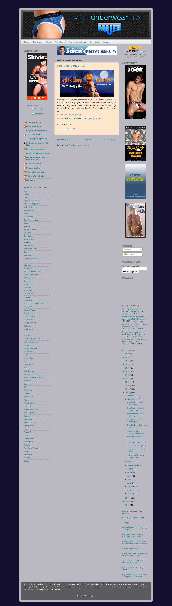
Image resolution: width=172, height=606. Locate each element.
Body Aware (29, 246)
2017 (127, 361)
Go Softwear (29, 320)
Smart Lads (28, 419)
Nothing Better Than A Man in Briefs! (36, 158)
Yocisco (27, 458)
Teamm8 (27, 432)
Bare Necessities (31, 220)
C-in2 (26, 262)
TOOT (26, 435)
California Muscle (31, 258)
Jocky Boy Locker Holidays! (134, 421)
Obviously (28, 390)
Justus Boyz (29, 358)
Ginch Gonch (29, 316)
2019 (127, 354)
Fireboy (27, 297)
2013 (127, 375)
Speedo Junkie (33, 168)
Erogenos (28, 291)
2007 (127, 498)
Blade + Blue (29, 239)
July (129, 472)
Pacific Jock (28, 397)
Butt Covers (28, 255)
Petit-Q (26, 400)
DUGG (26, 284)
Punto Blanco (29, 413)
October (131, 462)
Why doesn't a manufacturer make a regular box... (134, 340)
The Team (37, 42)
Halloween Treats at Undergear (135, 456)
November (132, 399)
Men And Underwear (35, 149)
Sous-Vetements (33, 164)
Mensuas (27, 381)
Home (26, 42)
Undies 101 (31, 180)
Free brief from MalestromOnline (135, 432)
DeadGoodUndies (31, 275)
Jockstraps (28, 352)
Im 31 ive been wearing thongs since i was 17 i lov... (135, 325)
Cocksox (61, 100)
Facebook (94, 42)
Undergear (28, 442)
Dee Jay (27, 281)
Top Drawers (29, 439)
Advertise (59, 42)
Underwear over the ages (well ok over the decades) (135, 554)
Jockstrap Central (31, 348)
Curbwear (28, 268)
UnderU (27, 445)
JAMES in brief (33, 135)
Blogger (91, 596)
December (132, 396)
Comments (130, 254)
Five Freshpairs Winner (137, 442)
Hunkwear (28, 336)
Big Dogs (27, 233)
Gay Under (28, 313)
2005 (127, 505)
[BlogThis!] (92, 118)
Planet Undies (29, 403)
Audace (27, 213)
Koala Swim (28, 365)
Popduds (27, 406)
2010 (127, 386)
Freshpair (28, 307)
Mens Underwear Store (33, 377)
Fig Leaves (28, 294)
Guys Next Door (33, 126)
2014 (127, 371)
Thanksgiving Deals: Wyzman (135, 415)
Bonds (26, 252)
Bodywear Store (30, 249)
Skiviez (26, 416)
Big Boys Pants (30, 230)
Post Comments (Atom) (79, 145)
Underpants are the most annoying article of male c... (134, 318)
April (129, 483)
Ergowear (28, 287)
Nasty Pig (28, 384)
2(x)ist (26, 194)
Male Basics (29, 371)
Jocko (26, 355)
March (130, 486)
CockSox (67, 118)
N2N (25, 387)
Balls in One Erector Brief (133, 518)
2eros (26, 191)
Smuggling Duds (30, 422)
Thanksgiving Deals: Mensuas (135, 403)
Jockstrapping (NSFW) (36, 139)
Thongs (125, 523)
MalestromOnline (31, 374)
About (48, 42)
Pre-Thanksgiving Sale (136, 446)
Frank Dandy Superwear (34, 303)
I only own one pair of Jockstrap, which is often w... (134, 333)
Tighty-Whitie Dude (35, 176)
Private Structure (31, 410)
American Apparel (31, 204)
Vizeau (26, 451)
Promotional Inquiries (77, 42)
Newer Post (64, 139)
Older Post (110, 139)
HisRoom (27, 326)
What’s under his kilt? (131, 549)
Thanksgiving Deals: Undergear (135, 409)
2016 (127, 364)
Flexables (28, 300)
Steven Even (29, 426)
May (129, 479)
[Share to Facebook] (97, 118)
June (129, 476)
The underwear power (36, 172)
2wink (26, 197)
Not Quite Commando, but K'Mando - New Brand (133, 536)
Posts (128, 250)
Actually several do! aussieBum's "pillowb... (132, 310)
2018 (127, 357)
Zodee (26, 461)
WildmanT (28, 455)
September (132, 465)
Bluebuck (27, 242)
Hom (26, 332)
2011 (127, 382)
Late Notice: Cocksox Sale (71, 66)
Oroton (26, 393)
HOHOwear (28, 329)
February (131, 490)
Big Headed (28, 236)
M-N (25, 368)
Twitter (106, 42)
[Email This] (89, 118)
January (131, 494)
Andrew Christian (31, 207)
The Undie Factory (31, 448)
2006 (127, 501)
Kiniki (26, 361)
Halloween (77, 118)
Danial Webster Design (33, 271)
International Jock (31, 342)
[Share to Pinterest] (99, 118)
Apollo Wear (29, 210)
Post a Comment (68, 129)
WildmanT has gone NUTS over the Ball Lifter (133, 561)
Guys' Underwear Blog (36, 131)
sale (84, 118)
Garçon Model (30, 310)
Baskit (26, 223)
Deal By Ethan (30, 278)
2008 (127, 393)
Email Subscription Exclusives (135, 438)
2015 (127, 368)
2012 (127, 379)
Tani (25, 429)
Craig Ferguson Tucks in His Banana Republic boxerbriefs (134, 543)
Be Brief (27, 226)
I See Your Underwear (33, 339)
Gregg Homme (30, 323)
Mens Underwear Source (37, 153)
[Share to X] (94, 118)
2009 (127, 389)
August (130, 469)
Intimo (26, 345)
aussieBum (28, 217)
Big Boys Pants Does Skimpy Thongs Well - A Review (134, 575)
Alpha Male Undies (32, 201)
